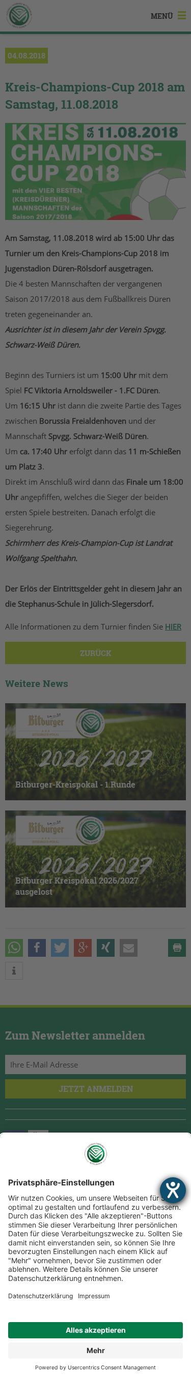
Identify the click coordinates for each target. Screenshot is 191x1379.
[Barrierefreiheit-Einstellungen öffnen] (173, 1190)
